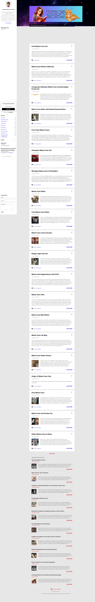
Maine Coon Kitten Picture (41, 355)
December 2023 (4, 135)
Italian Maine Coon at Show (42, 434)
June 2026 (3, 117)
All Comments (5, 145)
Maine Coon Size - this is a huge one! (40, 472)
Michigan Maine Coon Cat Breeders (45, 171)
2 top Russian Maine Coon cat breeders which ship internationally (46, 575)
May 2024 (3, 125)
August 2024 (4, 121)
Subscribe (8, 109)
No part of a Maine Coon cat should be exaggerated (43, 562)
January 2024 (4, 133)
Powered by (6, 112)
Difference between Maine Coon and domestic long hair (44, 549)
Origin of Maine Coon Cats (41, 376)
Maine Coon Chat (38, 295)
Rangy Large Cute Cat (40, 254)
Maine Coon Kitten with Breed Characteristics (49, 109)
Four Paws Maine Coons (41, 130)
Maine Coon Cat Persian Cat (42, 413)
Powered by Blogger (56, 589)
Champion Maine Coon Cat (41, 150)
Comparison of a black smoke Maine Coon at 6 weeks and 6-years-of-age (48, 485)
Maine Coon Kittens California (43, 67)
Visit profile (8, 23)
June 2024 (3, 123)
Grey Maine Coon (38, 393)
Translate (10, 152)
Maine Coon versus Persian (42, 233)
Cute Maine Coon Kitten (40, 212)
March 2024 (3, 129)
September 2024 (4, 119)
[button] (71, 46)
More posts (52, 453)
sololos (58, 591)
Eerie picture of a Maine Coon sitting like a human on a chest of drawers (48, 511)
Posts (3, 144)
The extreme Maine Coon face (38, 460)
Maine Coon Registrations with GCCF (45, 274)
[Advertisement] (78, 40)
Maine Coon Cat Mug (39, 335)
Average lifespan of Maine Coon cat (40, 498)
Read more (69, 60)
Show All (70, 25)
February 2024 (4, 131)
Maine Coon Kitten (38, 191)
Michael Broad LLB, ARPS (8, 9)
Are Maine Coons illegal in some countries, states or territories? (46, 536)
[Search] (81, 3)
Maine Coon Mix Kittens (40, 315)
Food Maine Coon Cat (40, 46)
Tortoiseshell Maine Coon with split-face (41, 523)
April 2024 (3, 127)
